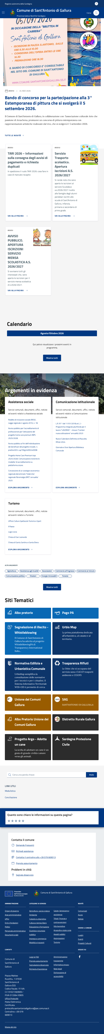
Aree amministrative (13, 914)
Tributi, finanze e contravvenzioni (60, 920)
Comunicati (82, 910)
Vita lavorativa (59, 926)
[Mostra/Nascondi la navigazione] (3, 12)
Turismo (57, 942)
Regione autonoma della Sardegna (18, 3)
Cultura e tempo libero (38, 922)
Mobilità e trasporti (36, 942)
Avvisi (80, 914)
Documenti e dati (11, 934)
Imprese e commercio (37, 938)
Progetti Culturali (84, 943)
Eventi (80, 939)
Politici (7, 926)
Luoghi (80, 935)
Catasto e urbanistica (37, 918)
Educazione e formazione (39, 926)
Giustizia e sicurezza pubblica (37, 932)
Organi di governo (12, 910)
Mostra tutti (52, 358)
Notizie (80, 918)
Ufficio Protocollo (11, 998)
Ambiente (33, 914)
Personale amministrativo (15, 930)
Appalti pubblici (59, 934)
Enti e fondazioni (11, 922)
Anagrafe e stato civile (62, 930)
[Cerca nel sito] (96, 13)
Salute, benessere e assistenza (61, 912)
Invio (91, 774)
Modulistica (10, 790)
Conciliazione (11, 797)
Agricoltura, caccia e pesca (39, 910)
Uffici (7, 918)
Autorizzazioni (59, 938)
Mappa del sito (10, 1027)
